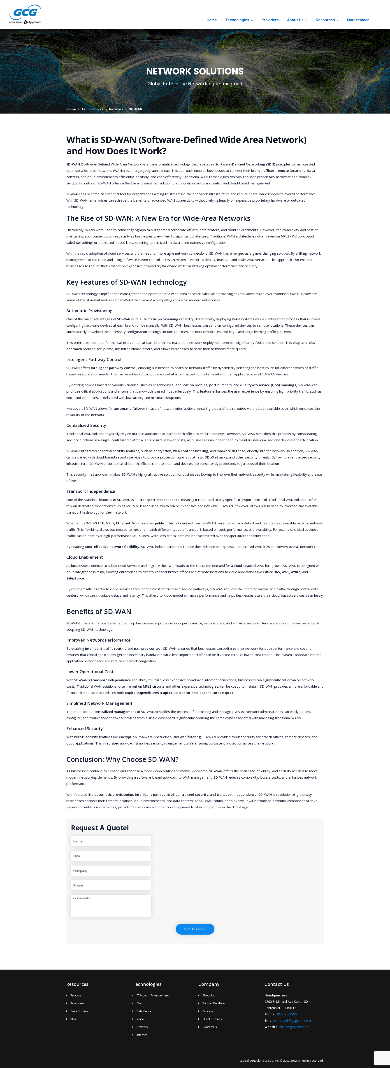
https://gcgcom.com (294, 1027)
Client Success (212, 1019)
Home (212, 20)
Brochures (77, 1003)
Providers (270, 20)
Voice (140, 1019)
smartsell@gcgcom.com (293, 1020)
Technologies (237, 20)
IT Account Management (153, 995)
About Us (295, 20)
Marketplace (358, 20)
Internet (142, 1035)
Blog (73, 1019)
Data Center (145, 1011)
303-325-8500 (286, 1014)
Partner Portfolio (213, 1003)
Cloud (140, 1003)
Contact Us (209, 1027)
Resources (325, 20)
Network (116, 109)
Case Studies (79, 1011)
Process (75, 995)
